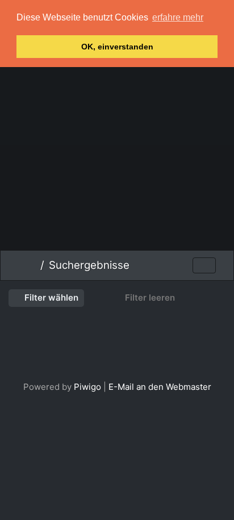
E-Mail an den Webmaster (159, 386)
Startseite (31, 265)
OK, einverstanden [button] (117, 46)
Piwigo (87, 386)
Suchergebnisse (89, 265)
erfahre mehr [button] (177, 17)
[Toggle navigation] (204, 265)
